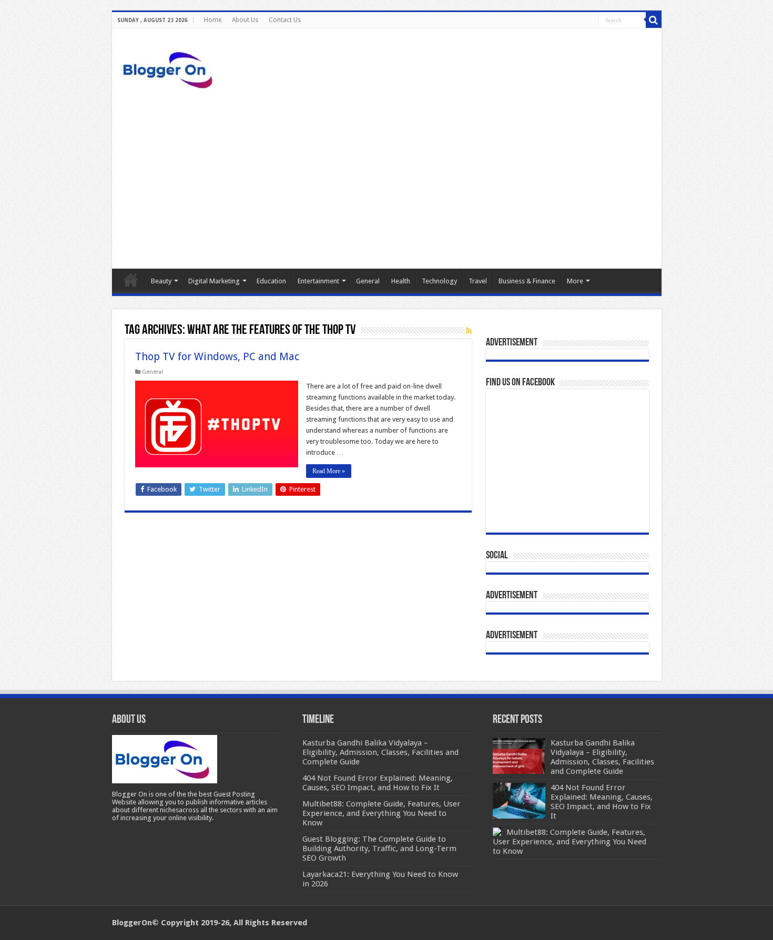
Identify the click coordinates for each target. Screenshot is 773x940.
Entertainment (318, 281)
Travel (478, 281)
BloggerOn (132, 922)
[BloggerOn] (170, 67)
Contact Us (285, 20)
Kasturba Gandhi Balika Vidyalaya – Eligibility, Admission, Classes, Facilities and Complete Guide (602, 757)
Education (271, 281)
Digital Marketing (214, 281)
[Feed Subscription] (469, 330)
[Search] (654, 20)
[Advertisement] (387, 179)
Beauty (161, 281)
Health (400, 281)
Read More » (328, 471)
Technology (439, 281)
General (368, 281)
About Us (245, 20)
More (575, 281)
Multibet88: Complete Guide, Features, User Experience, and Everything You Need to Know (569, 841)
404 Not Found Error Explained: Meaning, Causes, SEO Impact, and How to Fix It (602, 802)
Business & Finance (527, 281)
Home (212, 20)
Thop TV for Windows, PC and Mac (217, 356)
